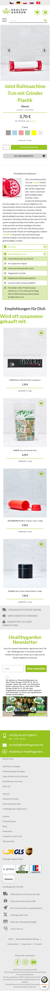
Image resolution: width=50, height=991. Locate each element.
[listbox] (25, 133)
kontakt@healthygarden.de (26, 744)
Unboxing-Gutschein (12, 804)
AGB (10, 939)
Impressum (26, 944)
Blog (5, 826)
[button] (9, 53)
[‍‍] (17, 962)
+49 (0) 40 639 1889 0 (23, 735)
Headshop (7, 234)
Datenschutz (12, 944)
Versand (32, 121)
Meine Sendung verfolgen (14, 771)
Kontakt (38, 944)
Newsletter (8, 831)
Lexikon (6, 816)
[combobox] (28, 21)
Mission (6, 794)
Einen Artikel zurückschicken (15, 776)
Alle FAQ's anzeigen (11, 766)
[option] (34, 132)
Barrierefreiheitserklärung (27, 939)
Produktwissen (9, 821)
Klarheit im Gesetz (11, 799)
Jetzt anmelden (36, 668)
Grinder (36, 182)
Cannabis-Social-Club (12, 836)
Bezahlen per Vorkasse (13, 781)
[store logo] (25, 12)
